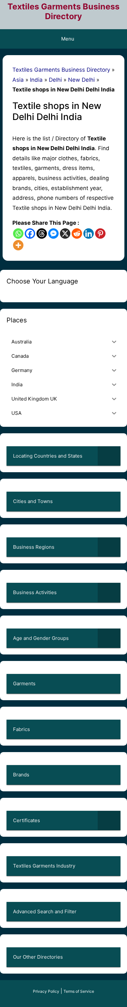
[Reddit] (77, 233)
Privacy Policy (46, 991)
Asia (18, 80)
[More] (18, 245)
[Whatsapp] (18, 233)
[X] (65, 233)
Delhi (55, 80)
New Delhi (81, 80)
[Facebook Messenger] (53, 233)
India (36, 80)
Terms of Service (79, 991)
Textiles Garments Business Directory (63, 11)
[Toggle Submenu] (109, 456)
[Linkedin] (88, 233)
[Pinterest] (100, 233)
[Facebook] (30, 233)
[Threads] (41, 233)
